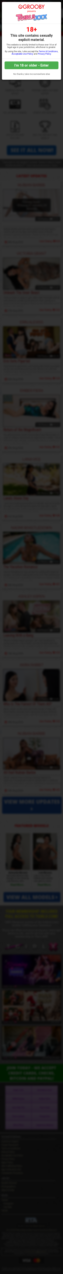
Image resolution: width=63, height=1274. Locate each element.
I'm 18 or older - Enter (31, 65)
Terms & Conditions (48, 51)
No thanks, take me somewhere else (31, 74)
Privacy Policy (44, 54)
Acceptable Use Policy (22, 54)
